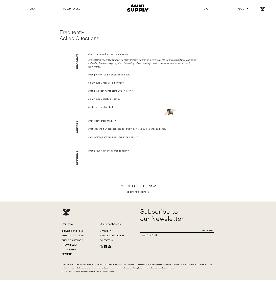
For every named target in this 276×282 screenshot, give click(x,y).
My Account (106, 231)
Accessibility (69, 249)
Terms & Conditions (73, 231)
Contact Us (106, 240)
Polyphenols (71, 8)
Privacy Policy (69, 245)
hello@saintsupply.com (138, 192)
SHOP (33, 8)
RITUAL (204, 8)
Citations (67, 254)
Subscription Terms (73, 235)
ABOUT (242, 8)
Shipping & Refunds (72, 240)
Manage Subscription (112, 235)
